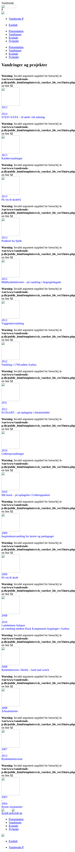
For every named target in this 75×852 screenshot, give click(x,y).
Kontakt (13, 37)
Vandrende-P (16, 18)
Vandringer (15, 34)
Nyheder (14, 41)
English (13, 24)
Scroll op (6, 813)
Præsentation (16, 31)
